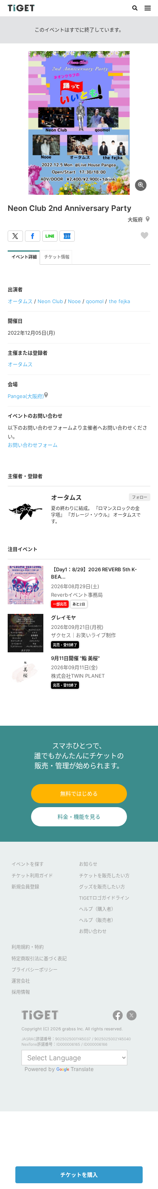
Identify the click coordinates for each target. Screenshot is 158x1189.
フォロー (139, 497)
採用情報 (21, 992)
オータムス (20, 301)
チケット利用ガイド (32, 876)
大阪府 (135, 219)
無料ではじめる (79, 793)
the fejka (119, 301)
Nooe (74, 301)
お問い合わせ (93, 931)
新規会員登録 (25, 887)
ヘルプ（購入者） (97, 909)
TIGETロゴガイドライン (104, 898)
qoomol (95, 301)
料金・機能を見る (79, 816)
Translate (82, 1069)
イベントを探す (28, 864)
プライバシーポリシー (35, 970)
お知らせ (88, 864)
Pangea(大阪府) (26, 396)
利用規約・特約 (28, 947)
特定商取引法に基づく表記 (39, 959)
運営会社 (21, 981)
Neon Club (50, 301)
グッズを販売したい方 (102, 887)
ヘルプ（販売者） (97, 920)
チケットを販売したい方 (104, 876)
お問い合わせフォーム (33, 445)
